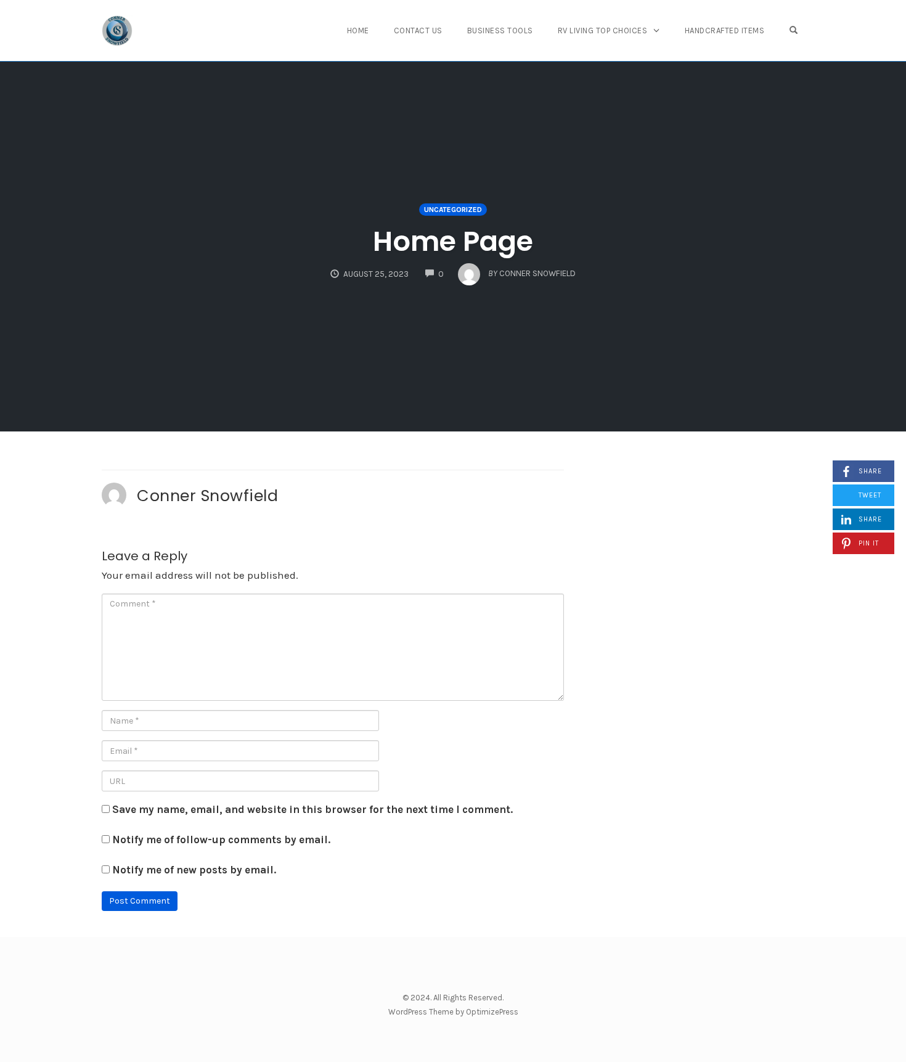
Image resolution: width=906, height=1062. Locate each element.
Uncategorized (453, 209)
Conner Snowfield (207, 495)
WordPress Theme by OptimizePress (453, 1011)
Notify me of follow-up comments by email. (221, 839)
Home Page (453, 241)
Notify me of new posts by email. (194, 870)
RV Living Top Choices (603, 30)
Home (358, 30)
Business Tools (500, 30)
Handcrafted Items (725, 30)
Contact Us (418, 30)
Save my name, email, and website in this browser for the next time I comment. (312, 809)
